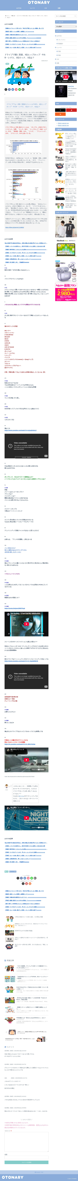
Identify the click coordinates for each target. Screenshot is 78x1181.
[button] (75, 16)
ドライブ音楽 (13, 871)
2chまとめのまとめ (63, 123)
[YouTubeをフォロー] (26, 883)
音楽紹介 (60, 43)
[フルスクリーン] (75, 81)
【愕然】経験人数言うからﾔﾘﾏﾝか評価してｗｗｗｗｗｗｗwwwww (23, 38)
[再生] (57, 81)
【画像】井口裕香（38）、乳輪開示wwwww (17, 262)
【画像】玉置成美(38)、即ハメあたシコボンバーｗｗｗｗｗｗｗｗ (23, 259)
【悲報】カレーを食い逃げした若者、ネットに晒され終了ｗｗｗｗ (23, 47)
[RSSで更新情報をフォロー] (30, 883)
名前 (6, 1154)
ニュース (59, 47)
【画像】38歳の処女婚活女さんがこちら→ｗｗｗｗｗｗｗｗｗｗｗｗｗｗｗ (25, 34)
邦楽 (59, 55)
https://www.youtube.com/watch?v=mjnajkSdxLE (20, 430)
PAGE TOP (39, 1172)
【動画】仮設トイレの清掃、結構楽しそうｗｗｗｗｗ (19, 31)
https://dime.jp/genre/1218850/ (14, 227)
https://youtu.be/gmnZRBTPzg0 (15, 608)
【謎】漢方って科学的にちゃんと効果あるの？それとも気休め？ (22, 41)
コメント (8, 1131)
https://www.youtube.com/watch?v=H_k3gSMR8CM (21, 661)
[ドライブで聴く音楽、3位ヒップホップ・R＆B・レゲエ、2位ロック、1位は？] (12, 89)
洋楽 (59, 51)
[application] (66, 77)
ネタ (58, 59)
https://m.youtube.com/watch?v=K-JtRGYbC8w (20, 744)
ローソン (21, 796)
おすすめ (59, 36)
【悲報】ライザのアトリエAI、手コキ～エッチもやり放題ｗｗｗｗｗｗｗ (25, 44)
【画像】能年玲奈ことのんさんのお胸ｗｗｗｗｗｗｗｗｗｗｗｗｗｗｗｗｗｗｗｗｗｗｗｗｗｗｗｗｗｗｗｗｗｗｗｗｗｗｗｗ (26, 249)
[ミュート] (72, 81)
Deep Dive (71, 86)
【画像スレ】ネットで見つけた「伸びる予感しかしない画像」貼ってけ (24, 28)
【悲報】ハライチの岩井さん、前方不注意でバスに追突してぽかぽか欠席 (25, 246)
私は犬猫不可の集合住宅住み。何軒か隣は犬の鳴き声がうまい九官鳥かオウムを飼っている (26, 243)
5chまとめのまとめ (63, 125)
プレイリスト (62, 39)
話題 (7, 871)
